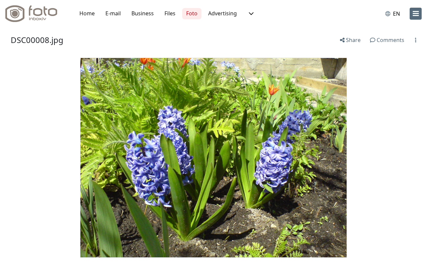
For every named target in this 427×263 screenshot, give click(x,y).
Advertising (222, 13)
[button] (251, 13)
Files (169, 13)
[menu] (416, 14)
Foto (191, 13)
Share (353, 40)
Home (87, 13)
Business (142, 13)
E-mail (113, 13)
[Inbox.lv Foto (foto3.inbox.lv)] (35, 13)
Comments (389, 40)
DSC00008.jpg (37, 39)
